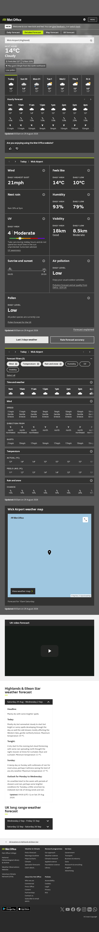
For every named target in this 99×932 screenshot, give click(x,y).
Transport (68, 856)
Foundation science (52, 865)
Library (47, 868)
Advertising (69, 871)
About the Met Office (33, 877)
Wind (10, 364)
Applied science (51, 862)
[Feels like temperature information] (88, 170)
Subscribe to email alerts (32, 900)
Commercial (29, 884)
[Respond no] (16, 148)
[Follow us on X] (62, 909)
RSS (46, 893)
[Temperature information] (91, 451)
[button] (49, 553)
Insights (68, 868)
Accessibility (49, 881)
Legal (47, 887)
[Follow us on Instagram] (84, 909)
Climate (28, 862)
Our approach (50, 853)
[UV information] (43, 219)
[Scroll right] (90, 99)
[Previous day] (9, 161)
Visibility (13, 369)
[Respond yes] (10, 148)
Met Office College (9, 853)
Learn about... (30, 868)
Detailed (33, 32)
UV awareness (14, 250)
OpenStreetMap (86, 596)
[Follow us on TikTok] (78, 909)
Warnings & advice (32, 856)
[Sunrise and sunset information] (43, 261)
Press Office (29, 887)
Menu (92, 20)
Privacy (47, 890)
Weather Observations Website (10, 868)
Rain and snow (50, 364)
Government (70, 853)
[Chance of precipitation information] (43, 194)
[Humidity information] (88, 194)
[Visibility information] (88, 219)
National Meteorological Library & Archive (10, 860)
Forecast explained (83, 329)
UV (85, 364)
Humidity (71, 364)
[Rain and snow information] (91, 480)
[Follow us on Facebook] (73, 909)
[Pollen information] (88, 298)
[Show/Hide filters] (91, 358)
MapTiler (75, 596)
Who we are (29, 881)
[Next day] (15, 161)
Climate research (51, 859)
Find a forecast (30, 853)
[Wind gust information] (43, 170)
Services (68, 849)
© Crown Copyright (90, 917)
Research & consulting (73, 865)
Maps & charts (30, 859)
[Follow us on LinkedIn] (89, 909)
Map (52, 32)
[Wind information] (91, 401)
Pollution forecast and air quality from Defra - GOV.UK (70, 286)
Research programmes (53, 849)
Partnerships (30, 893)
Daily (13, 32)
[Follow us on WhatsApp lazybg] (95, 909)
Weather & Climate (32, 849)
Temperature (28, 364)
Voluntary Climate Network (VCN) (9, 875)
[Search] (90, 40)
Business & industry (72, 859)
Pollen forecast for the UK (19, 322)
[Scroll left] (84, 99)
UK (68, 32)
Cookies (48, 884)
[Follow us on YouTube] (68, 909)
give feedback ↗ (59, 26)
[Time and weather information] (91, 382)
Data (67, 862)
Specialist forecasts (32, 865)
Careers (28, 890)
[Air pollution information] (88, 261)
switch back (75, 26)
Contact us (29, 896)
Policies (48, 877)
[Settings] (84, 19)
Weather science (51, 856)
